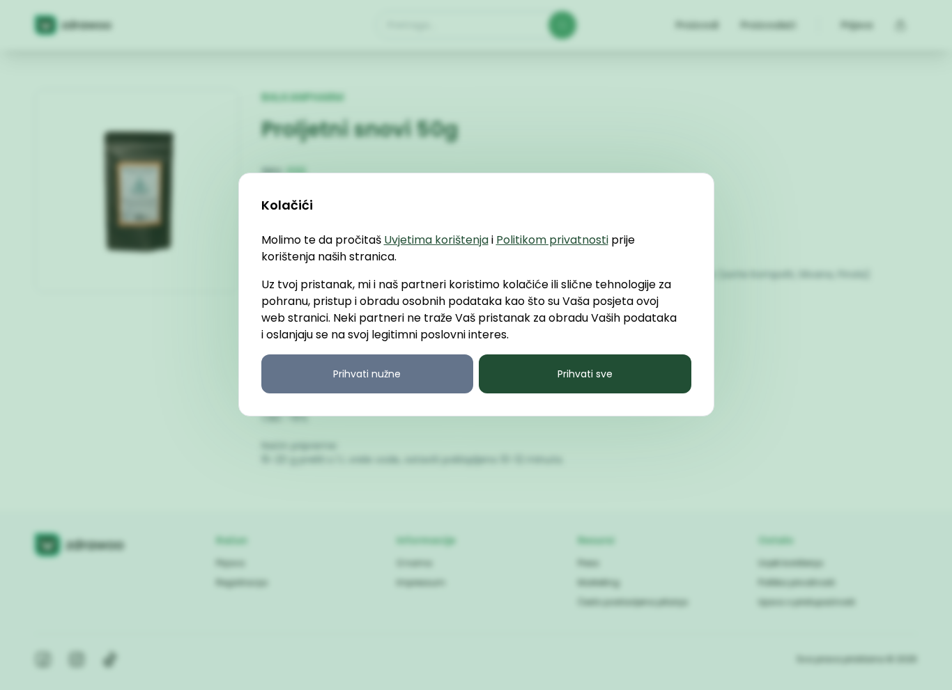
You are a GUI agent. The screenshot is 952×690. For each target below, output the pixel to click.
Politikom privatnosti (552, 240)
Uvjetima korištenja (436, 240)
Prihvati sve (585, 374)
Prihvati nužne (367, 374)
